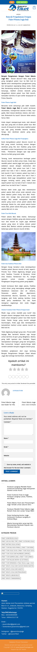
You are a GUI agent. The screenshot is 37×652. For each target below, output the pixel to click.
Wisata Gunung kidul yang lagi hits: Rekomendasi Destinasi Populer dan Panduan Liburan (20, 525)
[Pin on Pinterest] (23, 376)
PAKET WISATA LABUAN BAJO (10, 575)
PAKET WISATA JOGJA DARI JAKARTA (12, 569)
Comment (7, 422)
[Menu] (2, 7)
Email (6, 447)
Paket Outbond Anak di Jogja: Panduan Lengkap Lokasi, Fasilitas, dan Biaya (20, 496)
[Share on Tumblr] (27, 376)
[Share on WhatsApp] (9, 376)
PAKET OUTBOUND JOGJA (26, 541)
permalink (32, 383)
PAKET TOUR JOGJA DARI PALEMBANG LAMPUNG (16, 553)
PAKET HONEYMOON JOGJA (10, 538)
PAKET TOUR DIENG (27, 547)
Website (6, 455)
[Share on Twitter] (16, 376)
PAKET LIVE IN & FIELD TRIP (9, 541)
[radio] (10, 370)
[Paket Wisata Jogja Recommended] (18, 8)
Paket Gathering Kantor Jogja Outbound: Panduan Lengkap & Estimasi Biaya (18, 517)
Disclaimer (24, 642)
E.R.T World (22, 649)
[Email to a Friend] (20, 376)
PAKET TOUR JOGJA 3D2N (26, 550)
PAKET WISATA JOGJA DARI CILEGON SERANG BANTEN (17, 566)
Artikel (18, 14)
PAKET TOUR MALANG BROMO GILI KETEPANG (15, 560)
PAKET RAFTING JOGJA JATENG (11, 544)
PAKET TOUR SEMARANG (9, 563)
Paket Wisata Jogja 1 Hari (25, 563)
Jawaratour (26, 25)
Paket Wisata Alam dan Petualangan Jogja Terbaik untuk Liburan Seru (21, 504)
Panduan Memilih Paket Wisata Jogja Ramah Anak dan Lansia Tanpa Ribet (20, 510)
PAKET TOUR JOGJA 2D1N (9, 550)
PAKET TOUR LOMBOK (26, 557)
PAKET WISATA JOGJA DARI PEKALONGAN (14, 572)
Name (6, 438)
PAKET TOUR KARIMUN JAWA (10, 557)
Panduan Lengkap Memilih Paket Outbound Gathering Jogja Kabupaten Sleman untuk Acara (21, 488)
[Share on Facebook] (13, 376)
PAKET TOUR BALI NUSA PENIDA (11, 547)
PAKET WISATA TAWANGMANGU (11, 578)
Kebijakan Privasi (14, 642)
